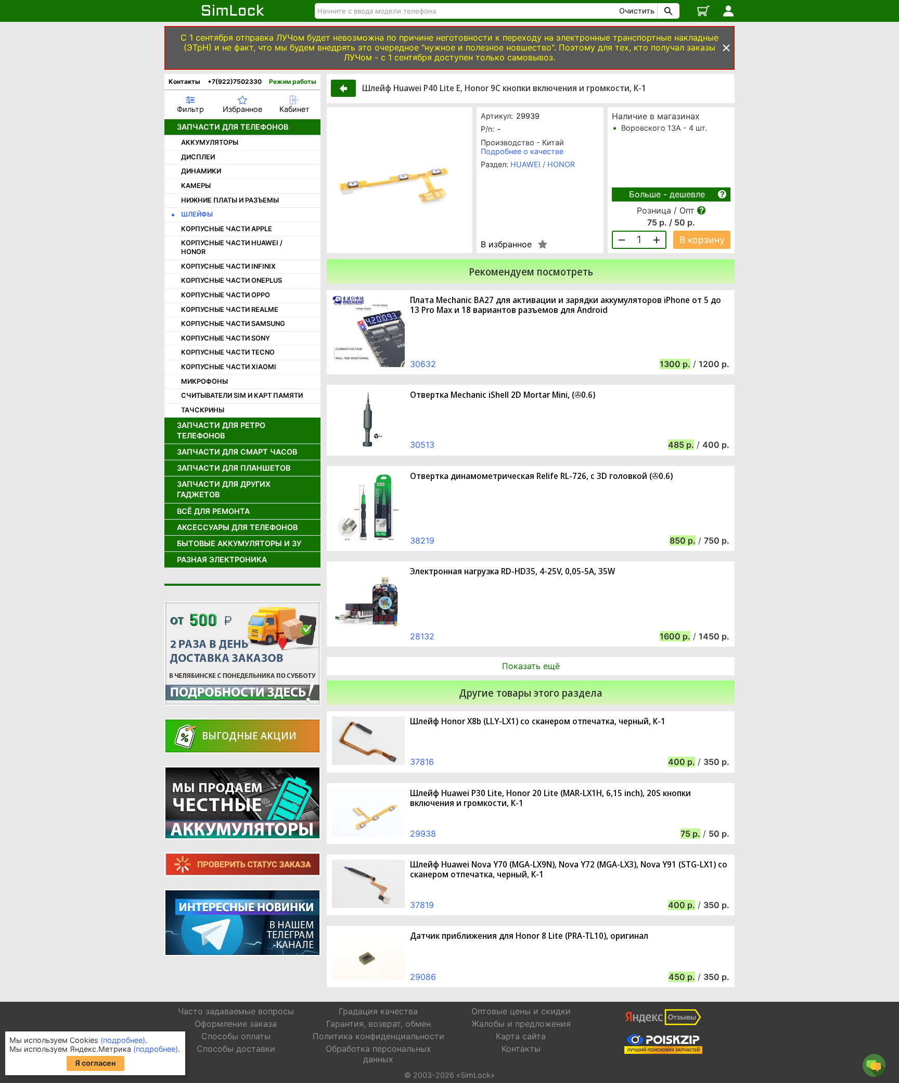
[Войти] (728, 11)
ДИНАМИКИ (201, 171)
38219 (422, 540)
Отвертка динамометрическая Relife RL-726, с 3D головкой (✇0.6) (541, 476)
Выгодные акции (249, 735)
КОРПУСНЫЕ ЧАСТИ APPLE (226, 229)
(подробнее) (122, 1040)
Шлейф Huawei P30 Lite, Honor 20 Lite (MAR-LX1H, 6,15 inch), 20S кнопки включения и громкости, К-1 (550, 798)
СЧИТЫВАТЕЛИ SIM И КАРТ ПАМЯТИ (242, 395)
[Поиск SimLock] (667, 11)
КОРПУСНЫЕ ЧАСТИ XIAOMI (228, 367)
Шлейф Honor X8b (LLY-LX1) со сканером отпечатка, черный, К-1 (537, 721)
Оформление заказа (236, 1023)
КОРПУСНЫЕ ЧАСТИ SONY (225, 338)
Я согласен (95, 1063)
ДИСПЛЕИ (198, 157)
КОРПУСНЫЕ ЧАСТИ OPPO (225, 295)
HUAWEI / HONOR (542, 164)
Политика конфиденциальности (378, 1036)
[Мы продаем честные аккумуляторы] (242, 802)
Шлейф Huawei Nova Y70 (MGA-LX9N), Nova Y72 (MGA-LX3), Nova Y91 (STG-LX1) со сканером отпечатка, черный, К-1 (568, 869)
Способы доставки (236, 1048)
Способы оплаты (236, 1036)
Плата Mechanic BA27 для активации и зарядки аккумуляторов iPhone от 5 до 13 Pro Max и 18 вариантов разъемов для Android (565, 305)
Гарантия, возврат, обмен (378, 1023)
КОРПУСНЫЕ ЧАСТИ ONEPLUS (231, 280)
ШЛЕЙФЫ (197, 214)
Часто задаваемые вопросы (236, 1011)
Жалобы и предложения (521, 1023)
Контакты (184, 81)
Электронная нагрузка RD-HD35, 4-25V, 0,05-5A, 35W (512, 571)
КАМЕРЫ (196, 186)
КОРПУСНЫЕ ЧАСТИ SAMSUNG (233, 324)
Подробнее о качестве (522, 151)
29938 (423, 833)
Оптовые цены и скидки (521, 1011)
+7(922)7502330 (235, 81)
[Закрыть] (726, 48)
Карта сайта (521, 1036)
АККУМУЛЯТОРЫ (209, 142)
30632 (423, 364)
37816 (422, 762)
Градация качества (378, 1011)
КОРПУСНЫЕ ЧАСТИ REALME (229, 309)
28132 (422, 636)
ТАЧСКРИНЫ (202, 410)
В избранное (506, 244)
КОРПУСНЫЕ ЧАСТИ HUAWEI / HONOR (231, 247)
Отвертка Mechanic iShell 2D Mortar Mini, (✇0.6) (502, 395)
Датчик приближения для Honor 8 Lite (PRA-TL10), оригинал (529, 936)
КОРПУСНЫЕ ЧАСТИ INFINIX (228, 266)
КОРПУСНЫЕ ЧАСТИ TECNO (228, 352)
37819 (422, 905)
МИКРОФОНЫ (204, 381)
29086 (423, 977)
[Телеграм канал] (242, 922)
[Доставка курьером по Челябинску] (242, 653)
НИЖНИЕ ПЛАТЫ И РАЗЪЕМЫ (230, 200)
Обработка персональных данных (378, 1053)
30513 (422, 444)
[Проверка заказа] (242, 864)
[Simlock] (233, 11)
